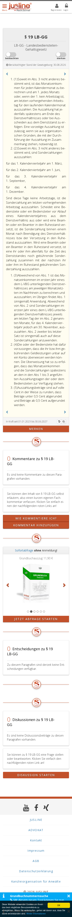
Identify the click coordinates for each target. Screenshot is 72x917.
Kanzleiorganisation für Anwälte (36, 881)
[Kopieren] (63, 421)
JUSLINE (36, 820)
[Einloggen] (64, 6)
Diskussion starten (36, 775)
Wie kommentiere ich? (36, 518)
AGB (36, 861)
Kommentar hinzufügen (36, 525)
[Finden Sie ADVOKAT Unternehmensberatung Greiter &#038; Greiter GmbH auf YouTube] (26, 807)
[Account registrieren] (54, 6)
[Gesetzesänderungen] (59, 421)
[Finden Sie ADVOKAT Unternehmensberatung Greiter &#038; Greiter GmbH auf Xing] (46, 807)
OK (58, 905)
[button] (7, 74)
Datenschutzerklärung (36, 871)
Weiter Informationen (36, 913)
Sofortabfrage (24, 550)
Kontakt (36, 840)
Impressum (36, 850)
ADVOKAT (36, 830)
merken (36, 429)
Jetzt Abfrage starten (36, 619)
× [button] (68, 896)
